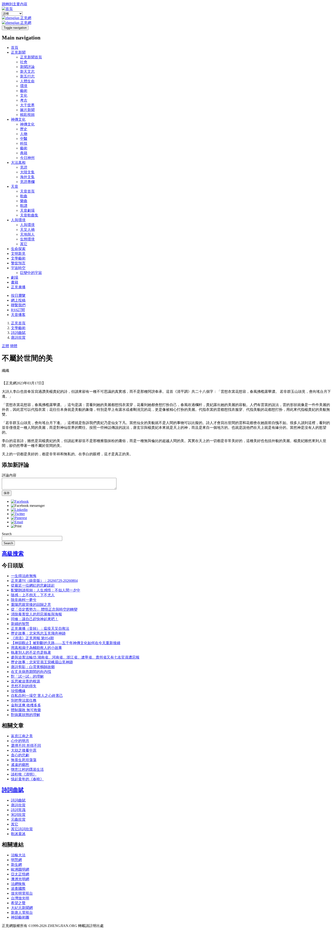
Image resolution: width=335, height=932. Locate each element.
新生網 (16, 865)
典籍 (23, 153)
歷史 (23, 129)
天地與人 (27, 234)
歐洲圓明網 (20, 869)
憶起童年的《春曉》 (27, 779)
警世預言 (18, 263)
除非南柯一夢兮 (23, 600)
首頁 (14, 47)
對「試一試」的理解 (27, 676)
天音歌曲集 (29, 215)
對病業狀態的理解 (25, 715)
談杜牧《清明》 (23, 774)
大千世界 (27, 105)
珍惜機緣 (18, 691)
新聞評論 (27, 67)
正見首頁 (18, 323)
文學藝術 (18, 258)
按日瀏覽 (18, 295)
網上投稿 (18, 300)
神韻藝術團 (20, 917)
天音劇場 (27, 210)
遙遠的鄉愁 (20, 765)
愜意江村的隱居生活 (27, 769)
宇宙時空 (18, 268)
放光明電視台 (22, 893)
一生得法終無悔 (23, 576)
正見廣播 (18, 287)
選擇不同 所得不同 (26, 745)
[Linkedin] (19, 510)
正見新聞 (18, 52)
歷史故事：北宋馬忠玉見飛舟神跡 (38, 633)
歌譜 (23, 206)
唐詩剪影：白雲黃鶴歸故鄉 (33, 667)
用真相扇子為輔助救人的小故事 (36, 648)
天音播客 (18, 315)
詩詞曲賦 (18, 333)
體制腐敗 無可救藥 (26, 710)
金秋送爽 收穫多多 (26, 705)
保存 (7, 493)
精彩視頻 (27, 115)
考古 (23, 100)
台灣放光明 (20, 898)
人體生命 (27, 81)
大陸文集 (27, 172)
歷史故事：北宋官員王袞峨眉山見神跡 (42, 662)
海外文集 (27, 177)
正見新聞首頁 (31, 57)
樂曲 (23, 201)
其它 (23, 244)
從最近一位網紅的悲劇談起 (33, 585)
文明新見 (18, 253)
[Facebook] (20, 501)
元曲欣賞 (18, 819)
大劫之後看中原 (23, 750)
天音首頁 (27, 191)
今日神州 (27, 158)
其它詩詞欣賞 (22, 829)
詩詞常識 (18, 810)
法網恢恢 (18, 884)
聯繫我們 (18, 305)
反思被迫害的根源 (25, 681)
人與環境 (18, 220)
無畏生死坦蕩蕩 (23, 760)
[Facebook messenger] (28, 506)
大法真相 (18, 162)
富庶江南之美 (22, 736)
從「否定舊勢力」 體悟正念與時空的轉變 (44, 609)
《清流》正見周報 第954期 (32, 638)
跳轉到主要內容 (14, 4)
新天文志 (27, 71)
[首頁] (7, 9)
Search (7, 534)
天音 (14, 186)
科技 (23, 143)
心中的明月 (20, 741)
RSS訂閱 (18, 310)
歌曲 (23, 196)
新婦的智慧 (20, 624)
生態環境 (27, 239)
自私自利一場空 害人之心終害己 (37, 696)
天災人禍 (27, 230)
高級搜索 (13, 554)
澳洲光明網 (20, 879)
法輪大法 (18, 855)
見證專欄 (27, 182)
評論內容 (9, 475)
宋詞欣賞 (18, 815)
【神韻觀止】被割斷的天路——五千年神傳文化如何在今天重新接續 (65, 643)
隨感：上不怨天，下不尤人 (33, 595)
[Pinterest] (19, 518)
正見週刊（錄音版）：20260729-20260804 (44, 581)
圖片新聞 (27, 110)
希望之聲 (18, 903)
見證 (23, 167)
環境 (23, 86)
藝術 (23, 91)
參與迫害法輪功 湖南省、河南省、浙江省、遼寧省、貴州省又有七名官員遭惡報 (75, 657)
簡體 (13, 346)
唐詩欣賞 (18, 337)
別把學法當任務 (23, 700)
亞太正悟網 (20, 874)
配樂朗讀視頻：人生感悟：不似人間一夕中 (45, 590)
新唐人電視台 (22, 912)
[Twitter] (18, 514)
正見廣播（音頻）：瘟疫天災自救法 (40, 628)
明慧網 (16, 860)
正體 (5, 346)
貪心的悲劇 (20, 755)
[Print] (16, 526)
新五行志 (27, 76)
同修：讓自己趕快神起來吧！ (34, 619)
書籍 (14, 282)
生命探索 (18, 249)
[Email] (17, 522)
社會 (23, 62)
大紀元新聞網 (22, 908)
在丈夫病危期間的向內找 (31, 672)
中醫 (23, 139)
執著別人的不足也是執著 (31, 652)
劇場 (14, 277)
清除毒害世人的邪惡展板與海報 (36, 614)
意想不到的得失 (23, 686)
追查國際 (18, 888)
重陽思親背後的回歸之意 (31, 605)
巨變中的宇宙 (31, 273)
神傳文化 (18, 119)
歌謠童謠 (18, 834)
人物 (23, 134)
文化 (23, 95)
